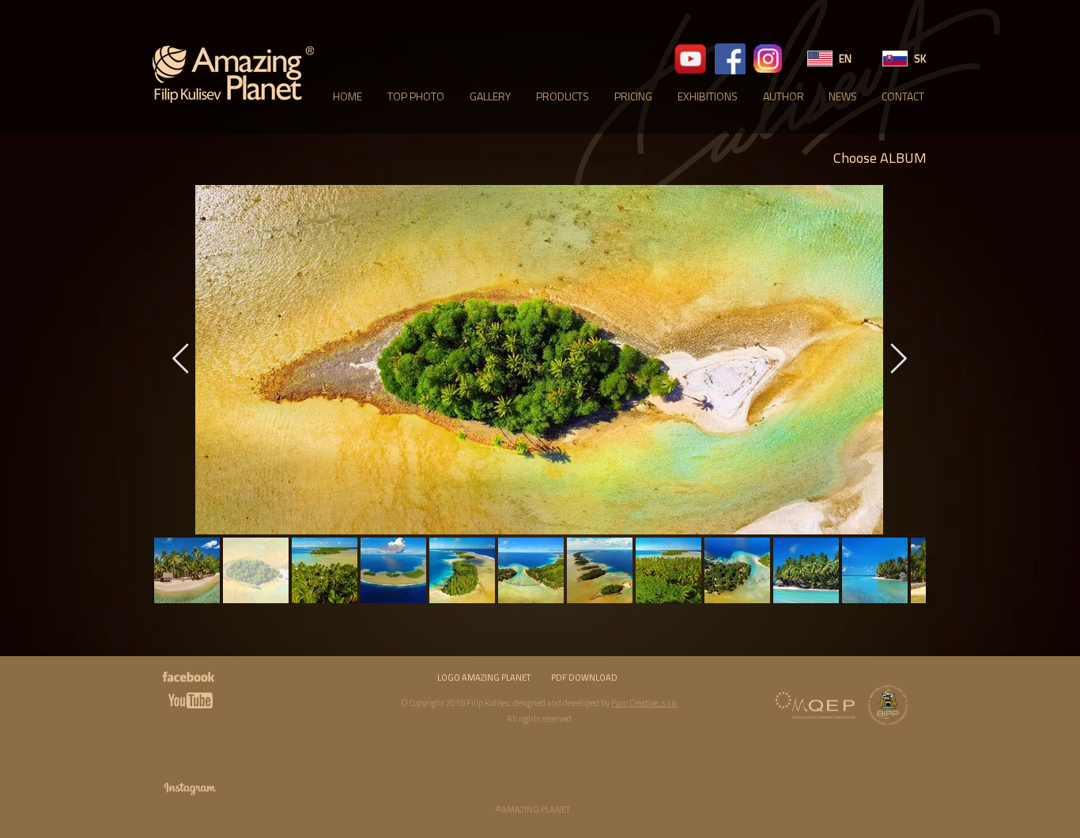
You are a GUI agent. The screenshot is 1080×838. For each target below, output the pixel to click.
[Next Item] (898, 360)
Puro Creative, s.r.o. (644, 702)
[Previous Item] (180, 360)
